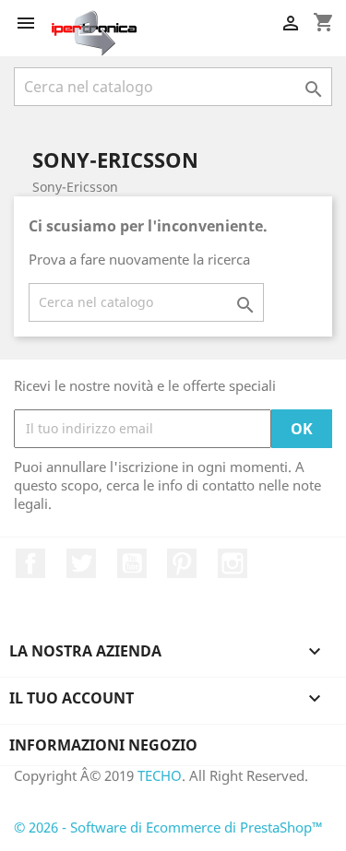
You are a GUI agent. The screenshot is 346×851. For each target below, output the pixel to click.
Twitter (81, 563)
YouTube (132, 563)
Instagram (232, 563)
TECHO (159, 775)
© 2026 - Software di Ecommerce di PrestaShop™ (168, 827)
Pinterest (182, 563)
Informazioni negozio (103, 745)
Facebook (30, 563)
